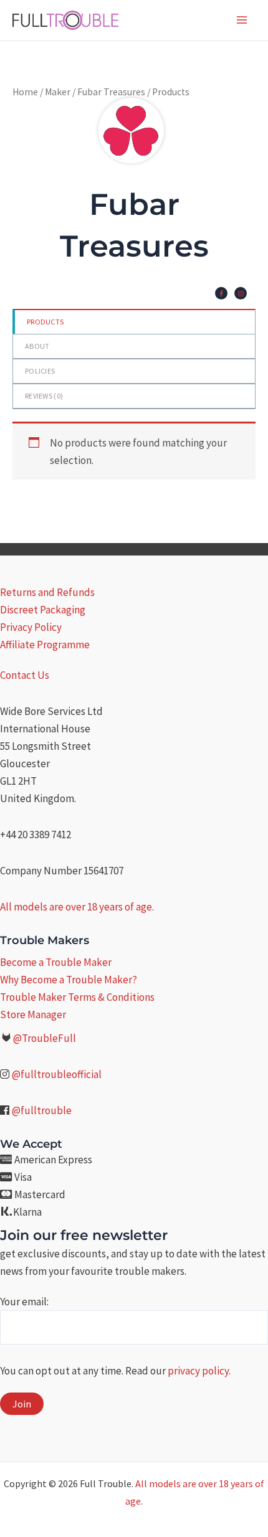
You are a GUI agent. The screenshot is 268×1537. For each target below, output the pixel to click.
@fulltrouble (42, 1110)
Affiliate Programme (45, 644)
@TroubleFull (44, 1038)
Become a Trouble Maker (56, 962)
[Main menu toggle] (242, 20)
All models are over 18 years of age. (77, 907)
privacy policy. (199, 1371)
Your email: (24, 1301)
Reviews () (44, 395)
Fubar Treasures (111, 92)
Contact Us (24, 675)
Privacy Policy (31, 627)
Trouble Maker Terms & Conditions (77, 997)
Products (45, 321)
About (37, 346)
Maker (57, 92)
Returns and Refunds (47, 592)
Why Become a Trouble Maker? (68, 979)
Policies (40, 371)
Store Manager (33, 1014)
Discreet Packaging (42, 610)
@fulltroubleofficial (57, 1074)
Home (25, 92)
